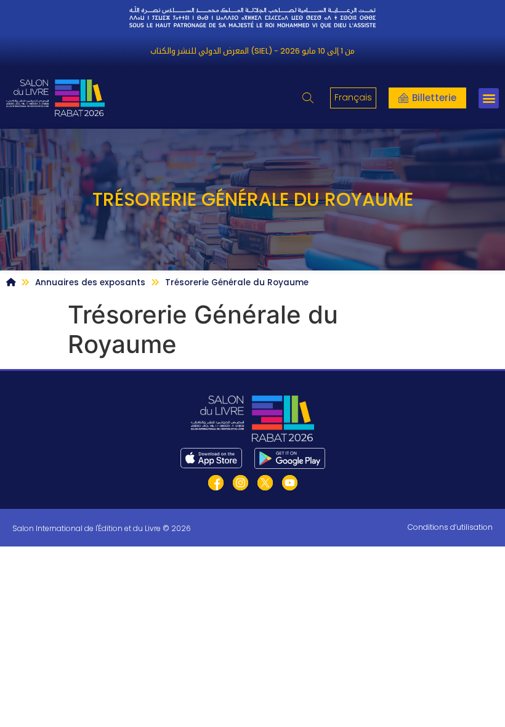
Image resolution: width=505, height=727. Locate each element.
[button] (307, 98)
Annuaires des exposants (90, 282)
